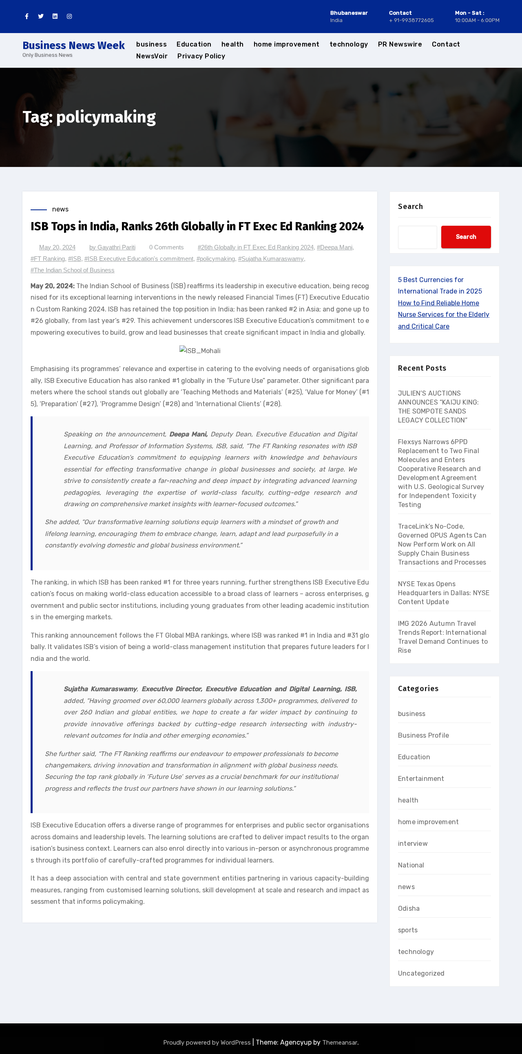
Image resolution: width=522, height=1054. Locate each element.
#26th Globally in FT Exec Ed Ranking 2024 (256, 247)
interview (413, 843)
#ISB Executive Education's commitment (138, 258)
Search (410, 206)
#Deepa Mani (334, 247)
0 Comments (166, 247)
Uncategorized (421, 973)
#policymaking (216, 258)
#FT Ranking (48, 258)
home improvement (287, 44)
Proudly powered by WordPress (207, 1042)
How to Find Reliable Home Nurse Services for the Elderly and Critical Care (443, 314)
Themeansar (339, 1042)
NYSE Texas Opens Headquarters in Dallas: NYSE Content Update (444, 593)
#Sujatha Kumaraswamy (271, 258)
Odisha (409, 908)
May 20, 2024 (57, 247)
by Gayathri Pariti (112, 247)
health (232, 44)
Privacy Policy (201, 56)
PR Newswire (400, 44)
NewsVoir (152, 56)
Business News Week (73, 45)
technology (349, 44)
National (411, 865)
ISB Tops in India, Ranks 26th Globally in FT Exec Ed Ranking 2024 (197, 226)
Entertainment (421, 779)
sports (408, 930)
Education (194, 44)
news (60, 209)
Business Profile (423, 735)
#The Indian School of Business (73, 270)
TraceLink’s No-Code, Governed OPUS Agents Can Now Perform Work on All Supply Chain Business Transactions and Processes (442, 544)
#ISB (74, 258)
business (151, 44)
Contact (446, 44)
